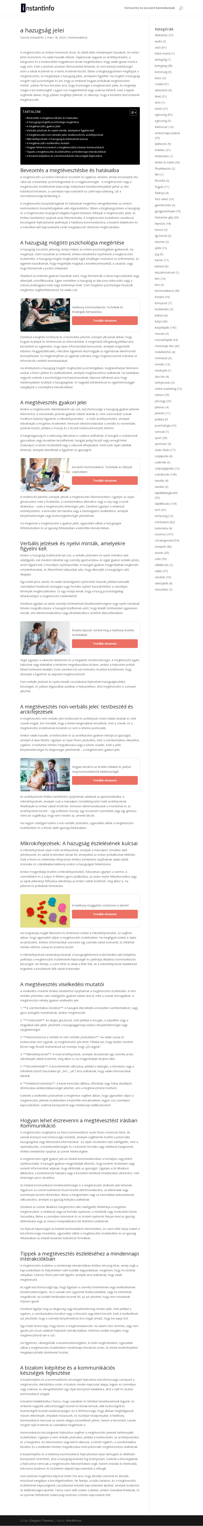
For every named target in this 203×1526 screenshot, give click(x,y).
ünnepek (160, 546)
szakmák (160, 462)
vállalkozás (162, 565)
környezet (161, 303)
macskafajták (163, 340)
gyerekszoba (163, 205)
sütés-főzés (162, 450)
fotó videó (161, 199)
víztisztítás (161, 589)
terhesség (161, 516)
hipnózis (160, 223)
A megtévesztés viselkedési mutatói (48, 143)
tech (157, 510)
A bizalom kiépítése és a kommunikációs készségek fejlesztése (64, 156)
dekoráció (161, 90)
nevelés (160, 364)
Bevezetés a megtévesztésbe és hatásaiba (52, 118)
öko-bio (160, 376)
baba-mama (162, 53)
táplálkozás (162, 503)
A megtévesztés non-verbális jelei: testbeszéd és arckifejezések (65, 135)
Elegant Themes (41, 1520)
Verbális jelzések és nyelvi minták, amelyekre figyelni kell (60, 130)
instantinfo (37, 37)
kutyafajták (162, 327)
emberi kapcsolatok (167, 133)
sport (158, 438)
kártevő (159, 266)
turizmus (160, 534)
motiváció (161, 358)
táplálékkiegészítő (166, 493)
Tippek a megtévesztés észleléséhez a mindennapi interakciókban (66, 151)
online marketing (165, 389)
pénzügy (160, 401)
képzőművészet (165, 272)
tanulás (159, 480)
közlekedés (162, 309)
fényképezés (163, 168)
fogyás (159, 187)
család (159, 84)
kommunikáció (78, 37)
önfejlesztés (162, 382)
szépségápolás (164, 468)
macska (160, 334)
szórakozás (162, 474)
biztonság (161, 72)
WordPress (73, 1520)
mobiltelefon (163, 352)
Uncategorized (164, 540)
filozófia (160, 180)
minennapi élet (164, 346)
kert (157, 278)
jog (157, 254)
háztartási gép (164, 217)
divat (158, 96)
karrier (159, 260)
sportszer (161, 444)
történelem (162, 522)
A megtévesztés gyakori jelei (43, 126)
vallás (158, 571)
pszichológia (163, 425)
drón (158, 102)
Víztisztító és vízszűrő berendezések (149, 8)
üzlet (158, 559)
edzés (158, 109)
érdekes (160, 150)
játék (158, 248)
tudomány (161, 528)
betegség (161, 59)
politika (159, 419)
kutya (158, 321)
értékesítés (162, 156)
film (157, 174)
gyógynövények (165, 211)
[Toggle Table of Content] (131, 112)
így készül (161, 236)
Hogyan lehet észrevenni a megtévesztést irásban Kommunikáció (65, 147)
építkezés (161, 144)
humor (159, 230)
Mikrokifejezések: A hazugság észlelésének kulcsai (57, 139)
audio (158, 41)
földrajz (160, 193)
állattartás (161, 35)
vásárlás (160, 577)
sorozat (160, 432)
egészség (161, 114)
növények (161, 370)
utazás (159, 553)
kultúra (159, 315)
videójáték (161, 583)
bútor (158, 78)
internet (160, 242)
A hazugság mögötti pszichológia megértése (53, 122)
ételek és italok (164, 162)
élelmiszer (161, 127)
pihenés (160, 407)
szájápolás (162, 456)
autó (158, 47)
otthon (159, 395)
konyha (159, 297)
